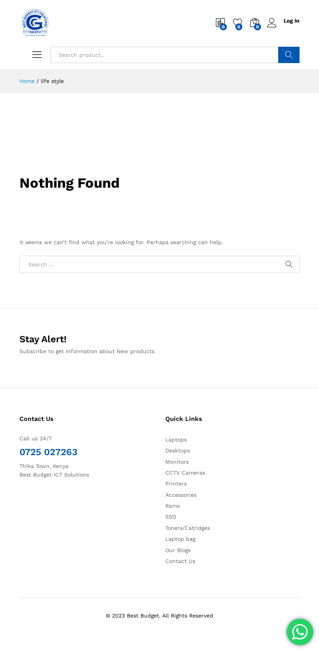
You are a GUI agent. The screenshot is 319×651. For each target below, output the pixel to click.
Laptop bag (180, 539)
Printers (176, 483)
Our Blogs (178, 550)
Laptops (176, 439)
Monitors (177, 462)
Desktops (177, 450)
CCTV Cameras (185, 473)
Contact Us (180, 561)
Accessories (180, 495)
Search (289, 55)
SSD (170, 517)
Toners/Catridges (187, 528)
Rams (172, 506)
